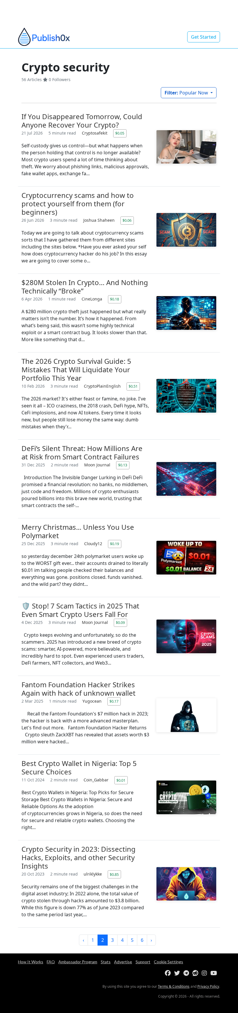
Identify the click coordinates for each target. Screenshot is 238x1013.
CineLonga (92, 299)
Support (143, 961)
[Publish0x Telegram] (187, 973)
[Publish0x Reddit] (196, 973)
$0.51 (133, 386)
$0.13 (122, 465)
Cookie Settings (168, 961)
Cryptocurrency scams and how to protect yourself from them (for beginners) (77, 203)
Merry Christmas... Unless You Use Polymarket (77, 531)
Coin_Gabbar (97, 780)
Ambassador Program (77, 961)
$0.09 (120, 622)
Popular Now (187, 93)
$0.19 (114, 543)
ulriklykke (93, 874)
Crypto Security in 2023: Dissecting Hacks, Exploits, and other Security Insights (78, 857)
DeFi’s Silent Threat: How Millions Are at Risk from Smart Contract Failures (82, 452)
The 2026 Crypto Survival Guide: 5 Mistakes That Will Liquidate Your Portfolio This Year (76, 369)
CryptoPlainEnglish (103, 386)
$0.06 (126, 220)
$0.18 (114, 299)
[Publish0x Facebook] (169, 973)
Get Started (203, 37)
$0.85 (114, 874)
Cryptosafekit (95, 133)
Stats (106, 961)
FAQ (51, 961)
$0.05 (119, 133)
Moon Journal (97, 465)
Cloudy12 (93, 543)
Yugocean (92, 701)
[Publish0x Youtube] (215, 973)
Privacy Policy (208, 986)
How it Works (30, 961)
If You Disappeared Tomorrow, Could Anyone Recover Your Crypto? (81, 121)
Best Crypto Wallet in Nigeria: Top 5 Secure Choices (79, 767)
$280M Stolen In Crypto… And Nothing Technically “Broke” (84, 287)
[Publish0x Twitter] (178, 973)
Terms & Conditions (174, 986)
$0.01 (120, 780)
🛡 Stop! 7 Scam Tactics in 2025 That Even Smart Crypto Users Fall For (80, 610)
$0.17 (113, 701)
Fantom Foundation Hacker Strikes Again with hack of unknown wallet (78, 689)
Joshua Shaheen (99, 220)
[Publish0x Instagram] (205, 973)
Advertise (123, 961)
